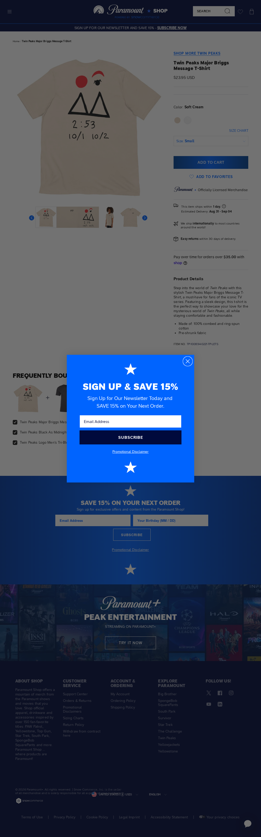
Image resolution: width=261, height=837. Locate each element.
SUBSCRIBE (130, 437)
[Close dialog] (187, 361)
